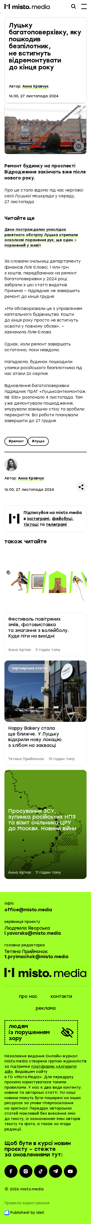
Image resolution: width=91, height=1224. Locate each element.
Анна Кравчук (35, 86)
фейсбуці (62, 518)
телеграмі (56, 524)
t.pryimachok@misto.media (36, 956)
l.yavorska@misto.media (32, 933)
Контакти (61, 996)
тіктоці (31, 524)
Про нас (28, 996)
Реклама (46, 1008)
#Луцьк (38, 441)
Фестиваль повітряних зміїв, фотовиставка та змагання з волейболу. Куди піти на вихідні (38, 627)
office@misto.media (28, 909)
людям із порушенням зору (29, 1032)
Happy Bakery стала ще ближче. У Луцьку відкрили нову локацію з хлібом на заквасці (35, 737)
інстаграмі (38, 518)
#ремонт (16, 441)
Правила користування (26, 1203)
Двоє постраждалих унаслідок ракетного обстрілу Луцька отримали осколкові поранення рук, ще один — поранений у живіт (41, 237)
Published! (19, 1213)
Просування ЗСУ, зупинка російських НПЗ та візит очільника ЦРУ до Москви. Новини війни (42, 819)
